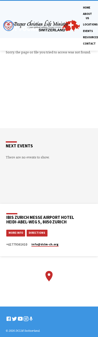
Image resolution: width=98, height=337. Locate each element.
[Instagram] (26, 319)
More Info (16, 232)
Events (88, 31)
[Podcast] (31, 318)
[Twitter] (14, 319)
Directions (37, 232)
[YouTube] (20, 319)
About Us (87, 16)
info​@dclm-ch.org (45, 244)
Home (86, 7)
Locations (90, 24)
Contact (89, 43)
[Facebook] (9, 319)
